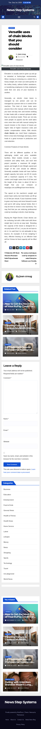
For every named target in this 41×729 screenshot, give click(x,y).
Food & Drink (8, 505)
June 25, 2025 (12, 665)
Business (11, 27)
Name (6, 419)
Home (7, 719)
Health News (8, 521)
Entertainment (9, 500)
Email (6, 430)
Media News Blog (30, 719)
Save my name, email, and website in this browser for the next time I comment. (18, 457)
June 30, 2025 (12, 643)
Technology (8, 563)
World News (8, 579)
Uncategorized (9, 574)
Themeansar (20, 715)
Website (6, 441)
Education (7, 494)
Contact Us (20, 719)
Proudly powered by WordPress (14, 712)
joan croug (22, 54)
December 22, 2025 (14, 620)
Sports (6, 558)
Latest (6, 531)
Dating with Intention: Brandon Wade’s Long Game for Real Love (18, 685)
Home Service (9, 526)
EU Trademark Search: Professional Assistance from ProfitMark (18, 350)
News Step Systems (20, 10)
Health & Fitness (10, 516)
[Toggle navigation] (19, 17)
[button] (34, 17)
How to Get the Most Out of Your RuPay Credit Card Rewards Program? (20, 306)
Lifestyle (7, 537)
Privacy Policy (20, 724)
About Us (13, 719)
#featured (19, 60)
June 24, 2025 (12, 688)
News (6, 547)
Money (6, 542)
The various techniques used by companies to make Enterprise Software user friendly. (29, 257)
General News (9, 510)
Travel (6, 568)
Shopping (7, 553)
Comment (7, 378)
